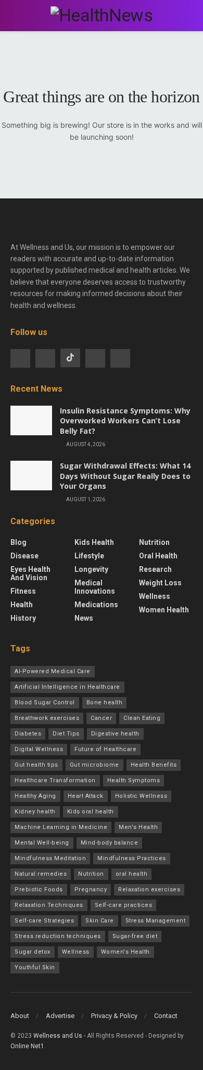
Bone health (104, 702)
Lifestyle (89, 556)
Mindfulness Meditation (50, 858)
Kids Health (94, 542)
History (23, 618)
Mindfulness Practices (131, 858)
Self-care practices (124, 905)
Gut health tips (36, 764)
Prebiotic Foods (39, 889)
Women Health (164, 610)
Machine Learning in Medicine (61, 827)
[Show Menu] (14, 15)
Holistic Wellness (141, 796)
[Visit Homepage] (101, 15)
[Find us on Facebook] (20, 358)
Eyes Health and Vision (30, 573)
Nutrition (154, 542)
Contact (165, 1016)
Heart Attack (86, 796)
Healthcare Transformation (55, 780)
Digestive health (115, 733)
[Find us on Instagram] (45, 358)
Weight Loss (160, 583)
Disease (24, 556)
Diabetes (28, 733)
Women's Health (125, 951)
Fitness (23, 591)
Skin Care (99, 920)
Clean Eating (141, 718)
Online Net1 (27, 1046)
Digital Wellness (39, 749)
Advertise (60, 1016)
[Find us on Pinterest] (120, 358)
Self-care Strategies (44, 920)
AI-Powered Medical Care (53, 671)
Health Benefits (154, 764)
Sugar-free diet (135, 936)
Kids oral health (90, 811)
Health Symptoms (133, 780)
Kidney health (35, 811)
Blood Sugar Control (45, 702)
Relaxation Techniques (49, 905)
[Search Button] (188, 15)
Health (21, 604)
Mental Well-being (42, 842)
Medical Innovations (94, 587)
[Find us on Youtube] (95, 358)
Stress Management (155, 920)
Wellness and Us (57, 1035)
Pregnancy (90, 889)
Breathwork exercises (47, 718)
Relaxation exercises (149, 889)
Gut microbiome (94, 764)
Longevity (91, 569)
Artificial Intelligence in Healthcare (67, 687)
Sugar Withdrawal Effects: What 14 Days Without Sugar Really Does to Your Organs (125, 476)
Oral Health (158, 556)
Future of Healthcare (105, 749)
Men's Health (138, 827)
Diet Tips (66, 733)
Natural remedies (41, 874)
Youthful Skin (35, 967)
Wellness (154, 596)
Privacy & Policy (114, 1016)
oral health (132, 874)
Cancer (101, 718)
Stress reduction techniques (58, 936)
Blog (18, 542)
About (19, 1016)
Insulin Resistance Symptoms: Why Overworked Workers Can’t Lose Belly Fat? (125, 421)
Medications (96, 604)
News (83, 618)
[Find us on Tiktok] (70, 358)
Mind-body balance (109, 842)
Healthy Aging (35, 796)
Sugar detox (32, 951)
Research (155, 569)
